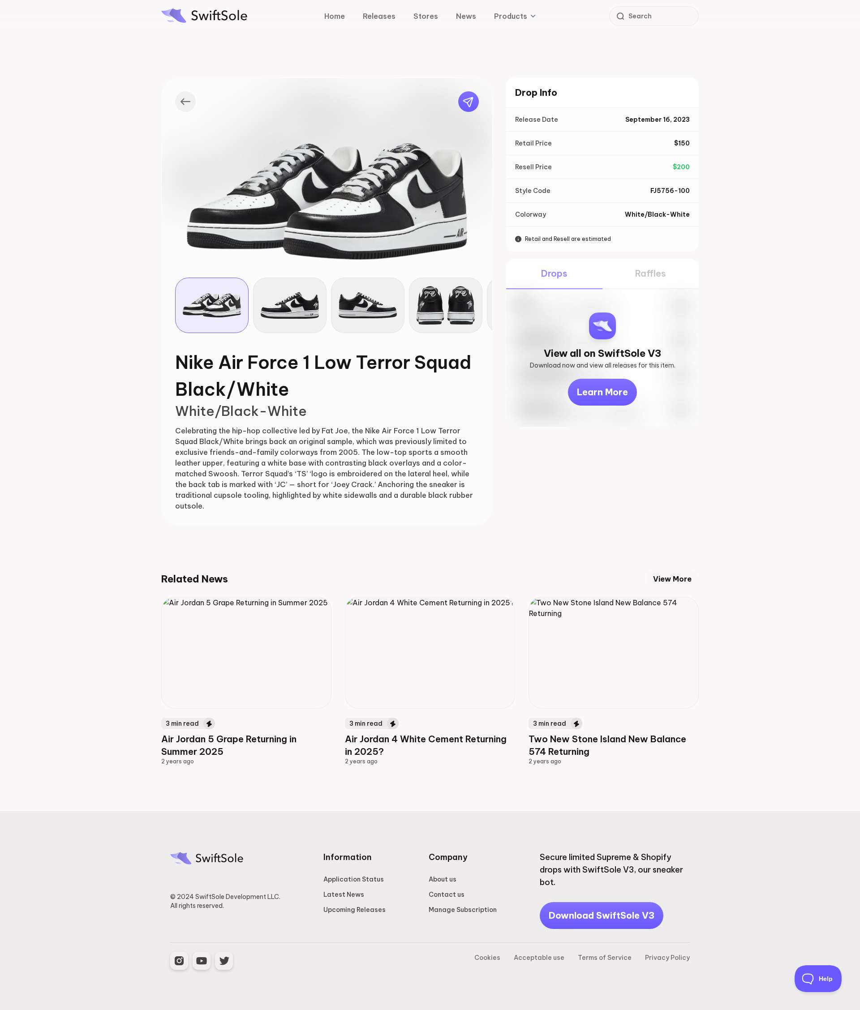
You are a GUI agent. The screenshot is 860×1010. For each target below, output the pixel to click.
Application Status (353, 879)
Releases (379, 16)
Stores (425, 16)
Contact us (446, 894)
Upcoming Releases (354, 910)
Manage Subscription (463, 910)
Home (334, 16)
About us (442, 879)
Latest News (343, 894)
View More (672, 578)
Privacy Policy (667, 958)
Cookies (487, 958)
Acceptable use (539, 958)
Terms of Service (605, 958)
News (466, 16)
